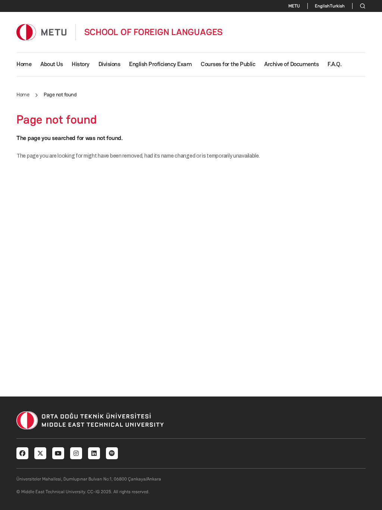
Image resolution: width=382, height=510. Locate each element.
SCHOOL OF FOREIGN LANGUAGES (153, 32)
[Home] (41, 32)
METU (294, 6)
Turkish (337, 6)
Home (23, 64)
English (322, 6)
